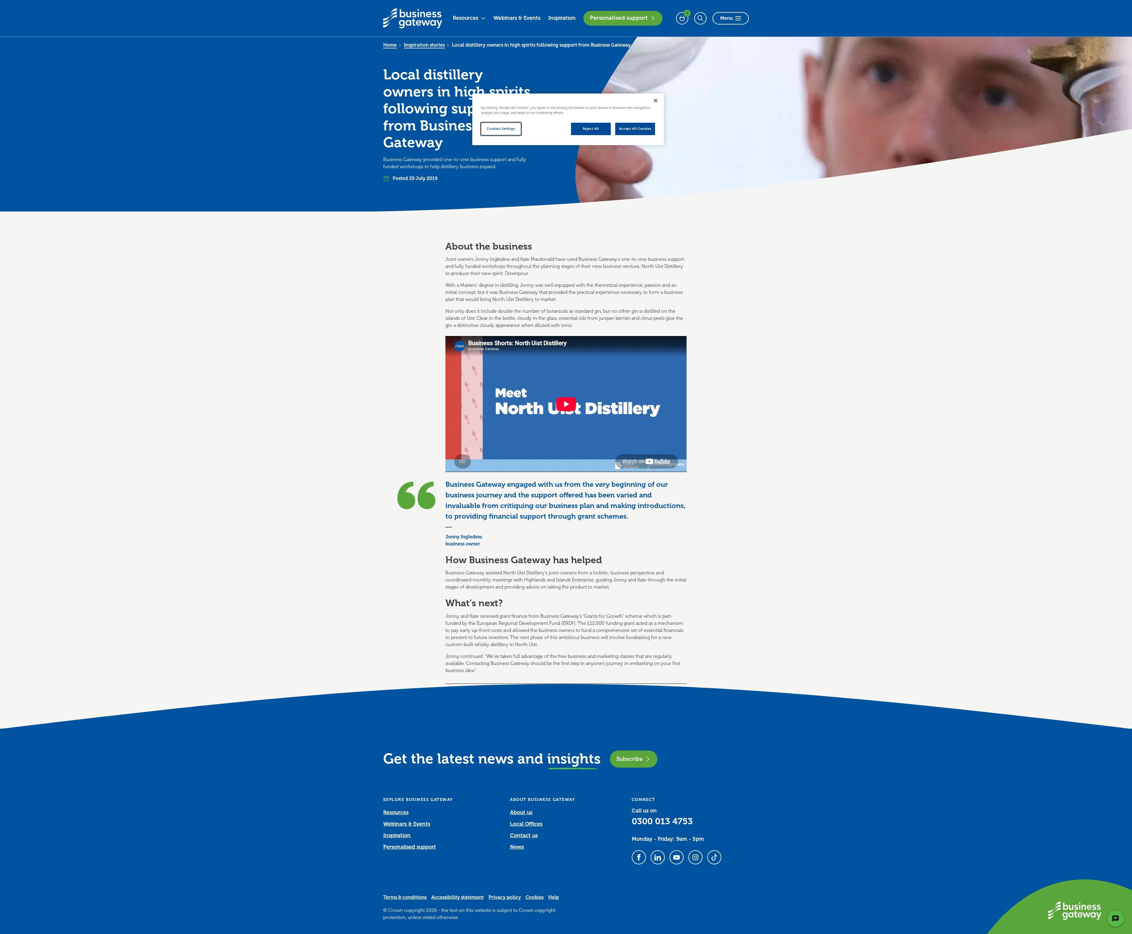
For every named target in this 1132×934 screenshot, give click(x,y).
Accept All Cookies (635, 129)
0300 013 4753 (662, 821)
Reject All (591, 129)
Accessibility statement (457, 897)
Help (553, 897)
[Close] (655, 100)
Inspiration (562, 18)
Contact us (524, 835)
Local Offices (526, 824)
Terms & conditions (405, 897)
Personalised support (619, 18)
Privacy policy (504, 897)
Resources (465, 18)
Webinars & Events (516, 18)
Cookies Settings (501, 129)
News (517, 847)
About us (521, 812)
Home (390, 45)
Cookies (535, 897)
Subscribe (629, 759)
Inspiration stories (424, 45)
